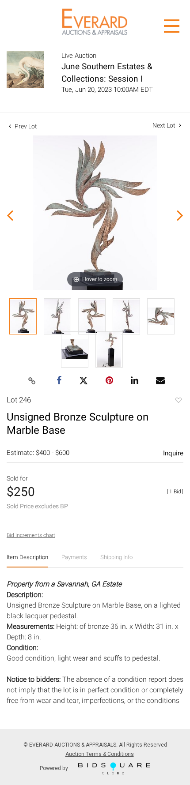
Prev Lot (25, 126)
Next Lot (164, 125)
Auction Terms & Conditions (99, 754)
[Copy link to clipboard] (32, 381)
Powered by (54, 768)
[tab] (27, 560)
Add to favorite (178, 401)
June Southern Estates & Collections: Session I (106, 72)
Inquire (173, 453)
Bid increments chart (31, 535)
